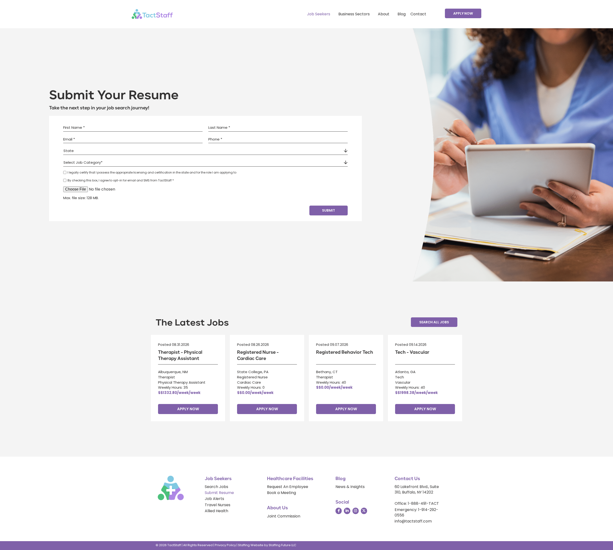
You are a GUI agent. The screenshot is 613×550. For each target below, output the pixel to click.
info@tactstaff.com (413, 521)
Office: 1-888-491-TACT (417, 503)
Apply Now (188, 408)
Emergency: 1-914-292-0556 (416, 512)
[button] (463, 13)
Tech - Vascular (412, 352)
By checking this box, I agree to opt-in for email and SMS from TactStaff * (121, 180)
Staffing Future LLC (282, 545)
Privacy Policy (225, 545)
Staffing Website (250, 545)
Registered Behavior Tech (344, 352)
